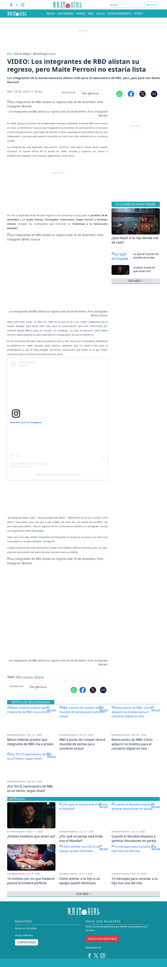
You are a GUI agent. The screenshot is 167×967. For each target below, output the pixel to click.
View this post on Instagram (25, 422)
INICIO (51, 13)
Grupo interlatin (24, 935)
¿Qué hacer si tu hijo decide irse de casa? (135, 240)
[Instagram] (23, 4)
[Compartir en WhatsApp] (119, 93)
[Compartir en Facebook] (131, 93)
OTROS (138, 13)
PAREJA (80, 13)
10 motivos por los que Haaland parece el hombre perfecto (30, 880)
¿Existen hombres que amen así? (144, 269)
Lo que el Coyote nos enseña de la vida (146, 255)
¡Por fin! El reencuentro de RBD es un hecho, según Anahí (30, 788)
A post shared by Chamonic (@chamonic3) (57, 474)
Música (39, 677)
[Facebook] (11, 4)
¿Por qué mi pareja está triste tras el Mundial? (81, 838)
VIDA (91, 13)
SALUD (100, 13)
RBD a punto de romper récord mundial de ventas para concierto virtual (82, 744)
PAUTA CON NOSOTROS (102, 939)
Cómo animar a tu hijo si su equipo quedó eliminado (79, 880)
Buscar (151, 5)
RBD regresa (24, 677)
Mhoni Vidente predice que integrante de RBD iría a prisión (30, 741)
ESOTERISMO (65, 13)
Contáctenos (26, 942)
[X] (17, 4)
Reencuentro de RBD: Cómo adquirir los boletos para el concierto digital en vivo (132, 744)
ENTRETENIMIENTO (119, 13)
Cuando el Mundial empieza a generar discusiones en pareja (134, 838)
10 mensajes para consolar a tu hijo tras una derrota (135, 880)
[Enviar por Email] (154, 93)
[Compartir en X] (142, 93)
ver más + (135, 281)
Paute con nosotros (26, 928)
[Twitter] (96, 954)
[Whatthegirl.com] (17, 13)
